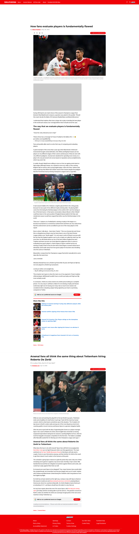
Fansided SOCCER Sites (54, 2)
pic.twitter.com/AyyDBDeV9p (41, 139)
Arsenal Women (27, 2)
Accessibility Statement (40, 526)
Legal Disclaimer (101, 523)
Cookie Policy (86, 523)
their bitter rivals (38, 450)
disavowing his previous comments (60, 481)
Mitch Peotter (36, 29)
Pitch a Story (36, 523)
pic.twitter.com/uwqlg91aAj (45, 269)
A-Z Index (55, 526)
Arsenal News (41, 510)
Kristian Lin (35, 365)
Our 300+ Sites (86, 520)
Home (35, 345)
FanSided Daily (100, 520)
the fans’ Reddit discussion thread (51, 452)
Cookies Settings (71, 526)
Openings (55, 520)
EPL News (40, 345)
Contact (68, 520)
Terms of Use (70, 523)
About (44, 2)
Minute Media (25, 529)
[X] (130, 2)
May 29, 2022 (54, 271)
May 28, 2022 (62, 141)
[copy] (42, 33)
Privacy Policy (57, 523)
